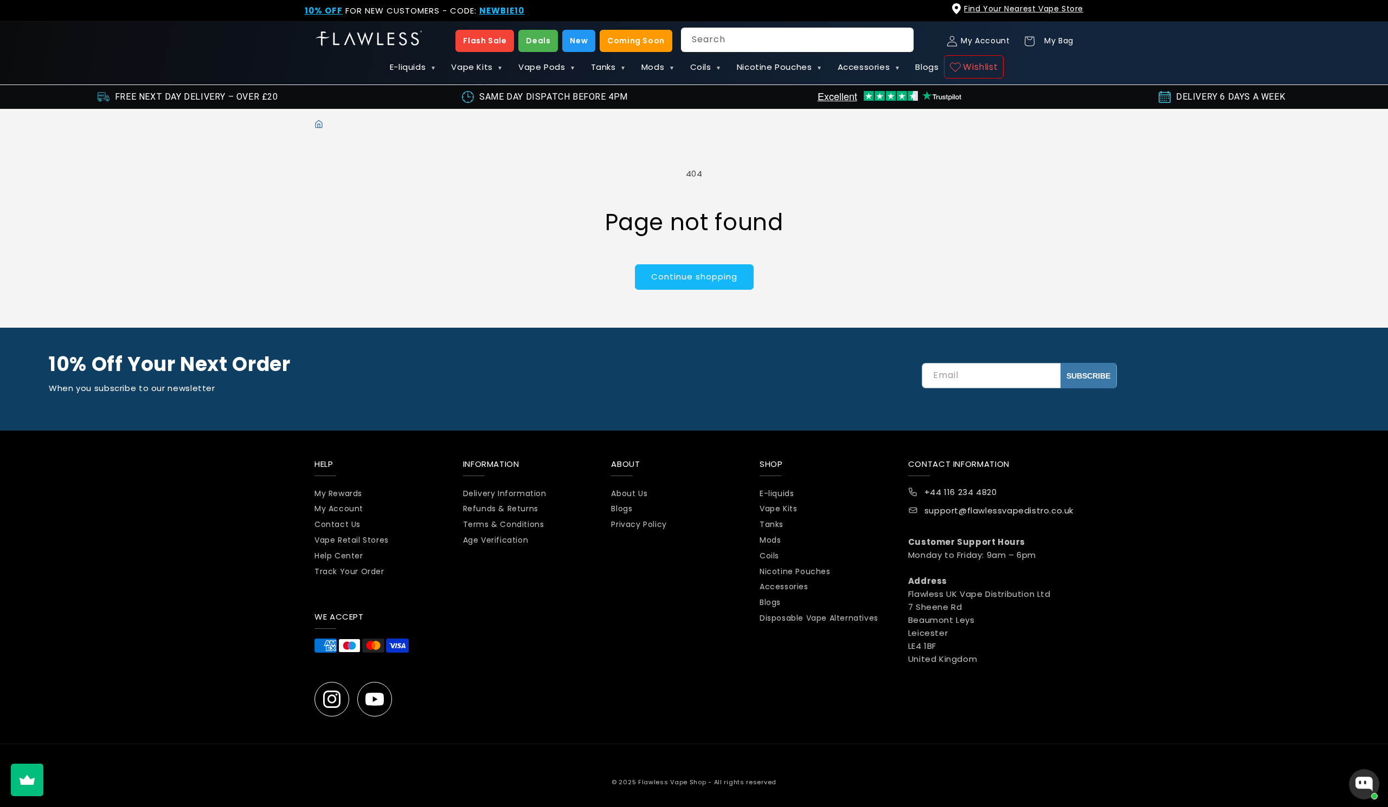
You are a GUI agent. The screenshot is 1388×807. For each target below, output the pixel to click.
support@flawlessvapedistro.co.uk (999, 510)
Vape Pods (546, 67)
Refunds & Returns (500, 508)
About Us (629, 493)
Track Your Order (349, 571)
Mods (657, 67)
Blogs (927, 67)
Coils (705, 67)
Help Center (338, 555)
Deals (538, 40)
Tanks (608, 67)
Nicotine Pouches (779, 67)
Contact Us (337, 524)
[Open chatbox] (1364, 784)
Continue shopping (694, 276)
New (579, 40)
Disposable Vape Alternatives (819, 618)
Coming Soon (636, 40)
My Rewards (338, 493)
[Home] (318, 124)
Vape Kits (476, 67)
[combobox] (797, 40)
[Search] (902, 39)
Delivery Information (505, 493)
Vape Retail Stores (351, 540)
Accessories (868, 67)
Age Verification (496, 540)
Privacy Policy (638, 524)
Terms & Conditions (503, 524)
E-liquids (412, 67)
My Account (338, 508)
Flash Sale (484, 40)
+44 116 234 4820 (960, 492)
